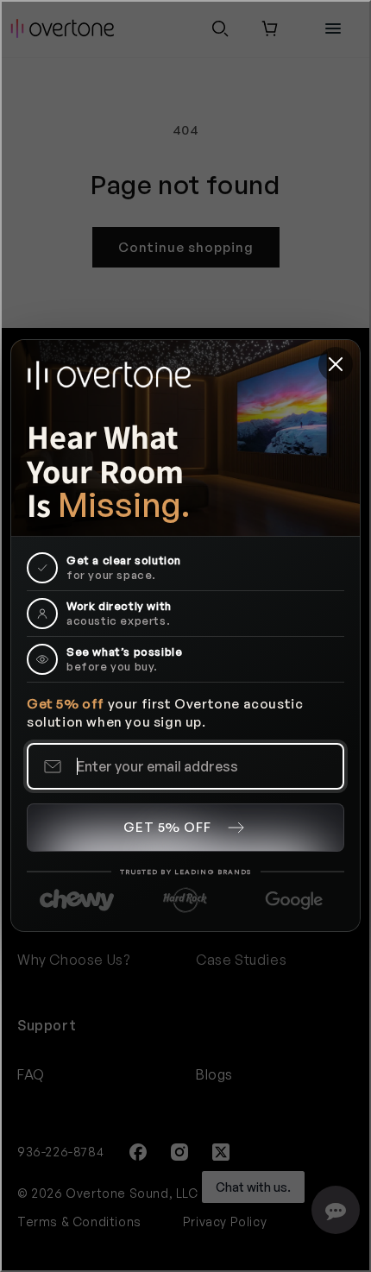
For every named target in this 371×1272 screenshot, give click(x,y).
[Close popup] (335, 364)
